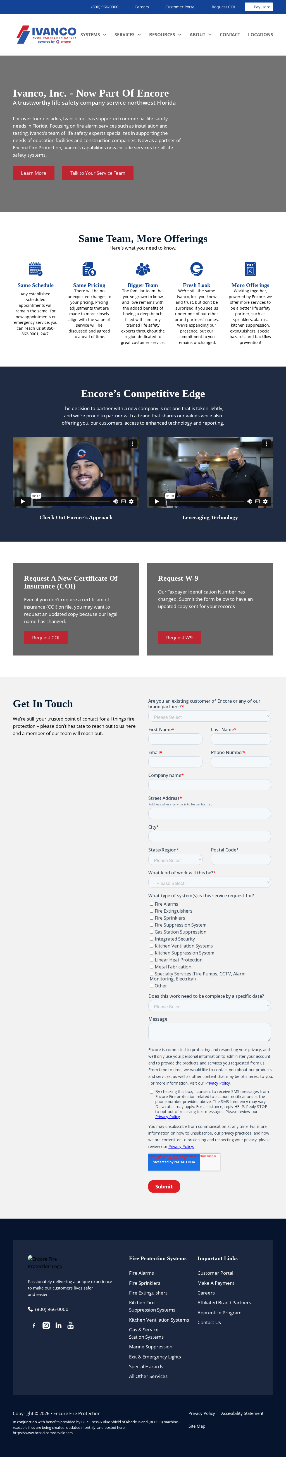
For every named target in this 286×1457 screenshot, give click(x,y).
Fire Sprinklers (144, 1282)
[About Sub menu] (210, 34)
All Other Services (148, 1376)
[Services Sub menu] (139, 34)
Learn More (33, 172)
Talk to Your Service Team (97, 172)
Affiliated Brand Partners (224, 1302)
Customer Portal (215, 1272)
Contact (230, 35)
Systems (90, 35)
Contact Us (209, 1322)
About (197, 35)
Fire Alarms (141, 1272)
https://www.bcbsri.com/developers (43, 1432)
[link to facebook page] (34, 1326)
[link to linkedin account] (58, 1326)
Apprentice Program (219, 1312)
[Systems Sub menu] (105, 34)
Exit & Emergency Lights (155, 1356)
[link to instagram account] (46, 1326)
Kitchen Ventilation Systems (159, 1319)
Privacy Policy (202, 1413)
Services (125, 35)
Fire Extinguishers (148, 1292)
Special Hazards (146, 1366)
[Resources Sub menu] (180, 34)
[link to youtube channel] (71, 1326)
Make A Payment (215, 1282)
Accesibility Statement (242, 1413)
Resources (162, 35)
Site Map (197, 1426)
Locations (260, 35)
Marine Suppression (150, 1346)
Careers (206, 1292)
